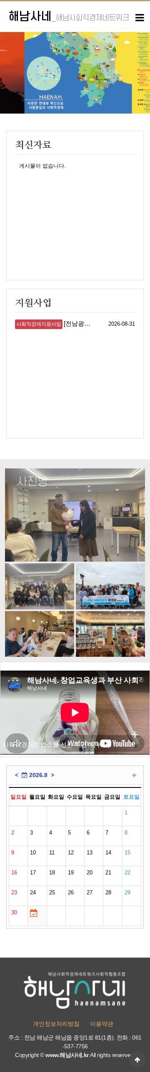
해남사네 (68, 16)
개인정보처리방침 (56, 1024)
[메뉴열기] (139, 17)
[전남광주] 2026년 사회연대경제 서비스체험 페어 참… (54, 323)
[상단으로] (137, 1059)
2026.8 (38, 775)
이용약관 (101, 1024)
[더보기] (134, 775)
